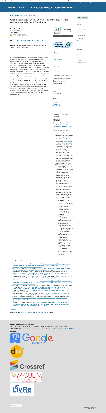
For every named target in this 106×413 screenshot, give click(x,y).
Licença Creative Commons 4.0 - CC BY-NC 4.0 (62, 328)
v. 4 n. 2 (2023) (24, 15)
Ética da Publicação (43, 10)
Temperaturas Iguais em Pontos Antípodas (24, 298)
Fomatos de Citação (58, 86)
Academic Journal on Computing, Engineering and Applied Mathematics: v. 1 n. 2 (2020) (41, 269)
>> (15, 309)
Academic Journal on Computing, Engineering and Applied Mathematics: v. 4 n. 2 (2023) (40, 273)
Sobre (53, 10)
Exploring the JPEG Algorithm (50, 293)
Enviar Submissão (82, 17)
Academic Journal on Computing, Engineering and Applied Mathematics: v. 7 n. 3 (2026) (40, 266)
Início (11, 15)
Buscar (95, 10)
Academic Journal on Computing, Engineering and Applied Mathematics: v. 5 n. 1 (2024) (36, 288)
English (79, 26)
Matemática (80, 65)
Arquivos (25, 10)
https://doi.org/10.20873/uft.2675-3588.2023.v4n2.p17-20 (28, 41)
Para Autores (80, 40)
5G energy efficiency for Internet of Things (53, 268)
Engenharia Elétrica (58, 106)
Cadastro (91, 2)
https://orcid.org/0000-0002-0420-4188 (20, 35)
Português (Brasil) (81, 29)
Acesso (96, 2)
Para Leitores (80, 38)
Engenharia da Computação (83, 58)
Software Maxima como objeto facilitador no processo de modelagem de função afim (46, 287)
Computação (56, 104)
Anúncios (32, 10)
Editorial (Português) (31, 290)
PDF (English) (58, 59)
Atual (19, 10)
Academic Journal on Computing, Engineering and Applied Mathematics (41, 7)
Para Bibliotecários (81, 43)
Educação (79, 60)
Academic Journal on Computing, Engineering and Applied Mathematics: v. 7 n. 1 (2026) (41, 294)
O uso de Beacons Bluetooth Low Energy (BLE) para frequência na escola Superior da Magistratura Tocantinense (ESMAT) (41, 264)
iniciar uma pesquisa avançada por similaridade (33, 312)
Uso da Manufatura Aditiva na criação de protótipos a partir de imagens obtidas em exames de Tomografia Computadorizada (42, 281)
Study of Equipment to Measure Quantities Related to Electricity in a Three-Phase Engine (42, 272)
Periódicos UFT (12, 10)
